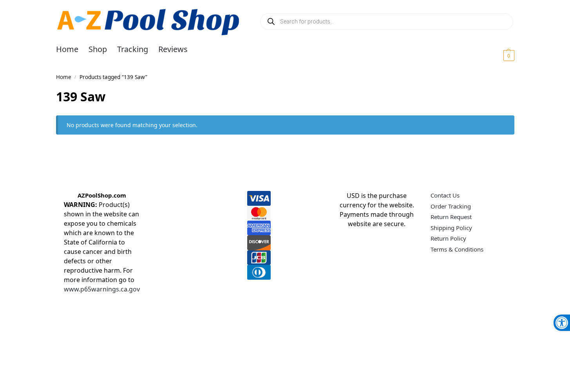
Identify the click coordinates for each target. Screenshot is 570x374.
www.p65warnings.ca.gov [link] (102, 289)
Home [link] (63, 77)
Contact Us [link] (445, 195)
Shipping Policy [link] (451, 228)
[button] (499, 55)
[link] (562, 323)
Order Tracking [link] (451, 206)
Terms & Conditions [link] (457, 249)
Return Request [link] (451, 217)
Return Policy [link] (448, 238)
